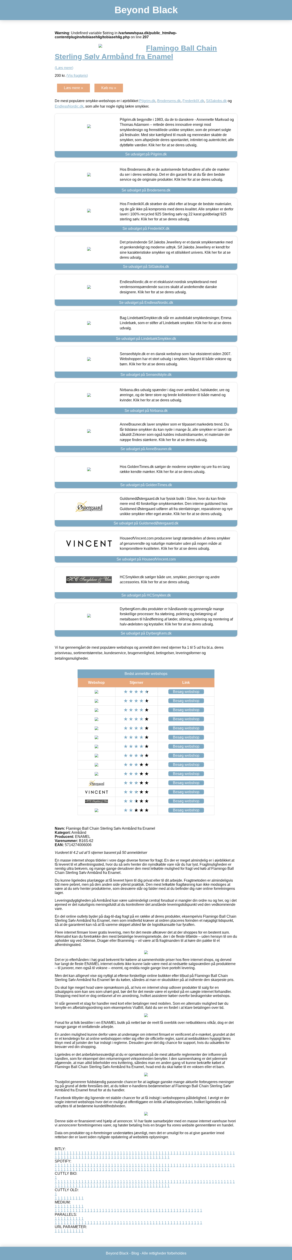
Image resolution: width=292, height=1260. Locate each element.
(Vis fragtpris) (77, 75)
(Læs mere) (64, 68)
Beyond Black (146, 10)
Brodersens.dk (169, 101)
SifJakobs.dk (216, 101)
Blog (135, 1253)
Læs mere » (73, 88)
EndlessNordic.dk (69, 106)
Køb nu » (108, 88)
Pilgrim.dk (147, 101)
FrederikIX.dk (193, 101)
